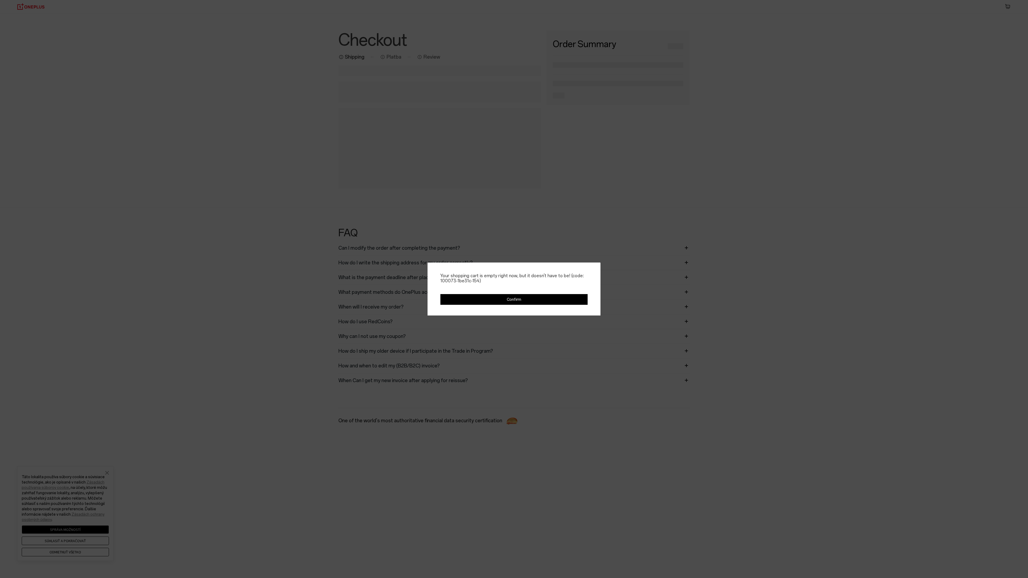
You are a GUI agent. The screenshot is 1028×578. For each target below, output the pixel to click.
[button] (514, 299)
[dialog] (514, 289)
